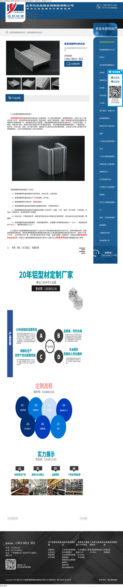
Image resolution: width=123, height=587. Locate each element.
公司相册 (51, 557)
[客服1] (115, 78)
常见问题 (81, 557)
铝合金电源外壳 (68, 567)
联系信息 (107, 550)
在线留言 (107, 552)
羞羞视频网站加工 (96, 550)
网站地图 (3, 586)
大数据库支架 (105, 233)
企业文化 (51, 552)
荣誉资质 (51, 555)
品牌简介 (51, 550)
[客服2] (115, 82)
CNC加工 (93, 552)
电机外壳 (65, 565)
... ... (63, 570)
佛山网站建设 (112, 580)
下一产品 (84, 518)
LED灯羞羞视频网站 (107, 156)
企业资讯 (81, 555)
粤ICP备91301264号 (64, 580)
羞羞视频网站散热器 (107, 42)
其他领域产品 (105, 240)
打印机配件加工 (105, 179)
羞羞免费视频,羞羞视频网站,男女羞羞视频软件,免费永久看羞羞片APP (26, 1)
